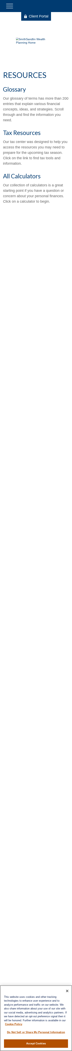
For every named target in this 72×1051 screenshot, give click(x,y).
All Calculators (22, 176)
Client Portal (38, 16)
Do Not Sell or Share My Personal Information (36, 1032)
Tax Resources (22, 132)
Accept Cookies (36, 1043)
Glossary (14, 89)
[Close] (67, 991)
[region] (36, 1018)
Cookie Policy (13, 1024)
